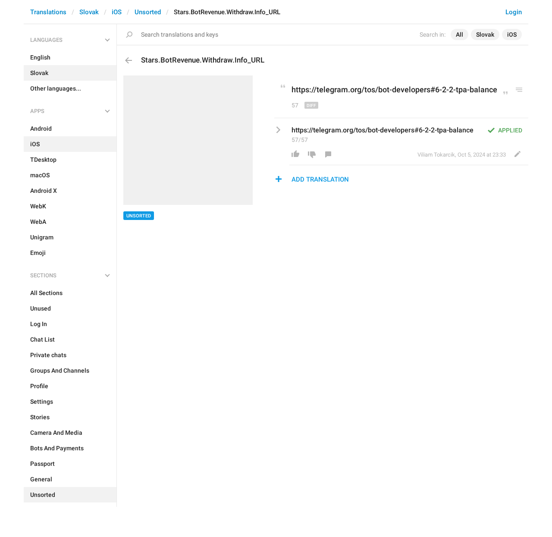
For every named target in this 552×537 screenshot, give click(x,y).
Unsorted (148, 12)
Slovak (89, 12)
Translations (48, 12)
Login (513, 12)
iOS (117, 12)
